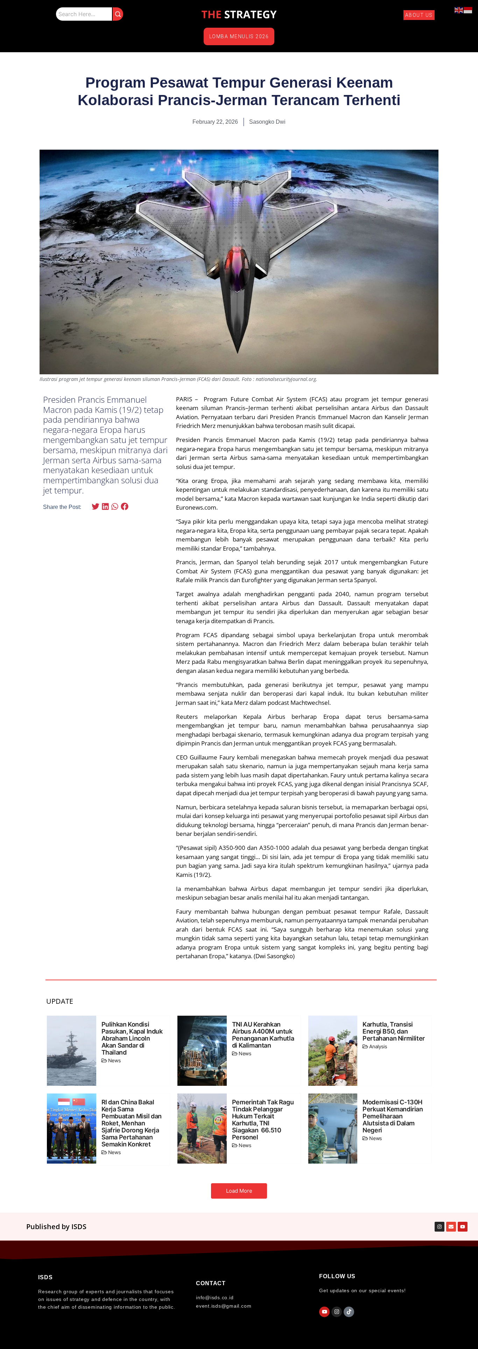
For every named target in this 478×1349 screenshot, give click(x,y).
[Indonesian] (468, 9)
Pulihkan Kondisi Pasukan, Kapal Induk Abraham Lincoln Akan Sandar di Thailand (132, 1038)
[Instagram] (336, 1312)
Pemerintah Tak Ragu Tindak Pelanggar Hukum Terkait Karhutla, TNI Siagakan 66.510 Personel (263, 1120)
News (114, 1060)
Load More (239, 1190)
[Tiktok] (349, 1312)
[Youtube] (324, 1312)
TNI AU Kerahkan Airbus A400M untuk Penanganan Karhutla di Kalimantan (263, 1035)
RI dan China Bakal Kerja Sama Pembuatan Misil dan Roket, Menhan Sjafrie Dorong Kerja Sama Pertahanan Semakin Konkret (131, 1123)
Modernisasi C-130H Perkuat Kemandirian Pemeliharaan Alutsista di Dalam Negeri (393, 1116)
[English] (459, 9)
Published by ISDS (56, 1226)
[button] (96, 507)
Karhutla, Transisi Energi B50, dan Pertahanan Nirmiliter (394, 1031)
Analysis (378, 1046)
